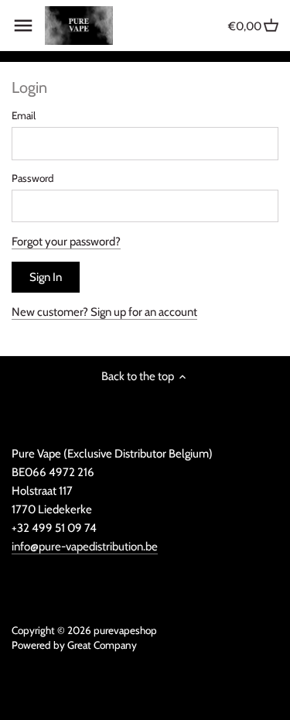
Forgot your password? (66, 242)
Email (24, 115)
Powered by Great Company (74, 645)
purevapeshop (125, 630)
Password (33, 178)
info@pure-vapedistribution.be (85, 547)
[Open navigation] (23, 25)
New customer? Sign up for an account (104, 312)
